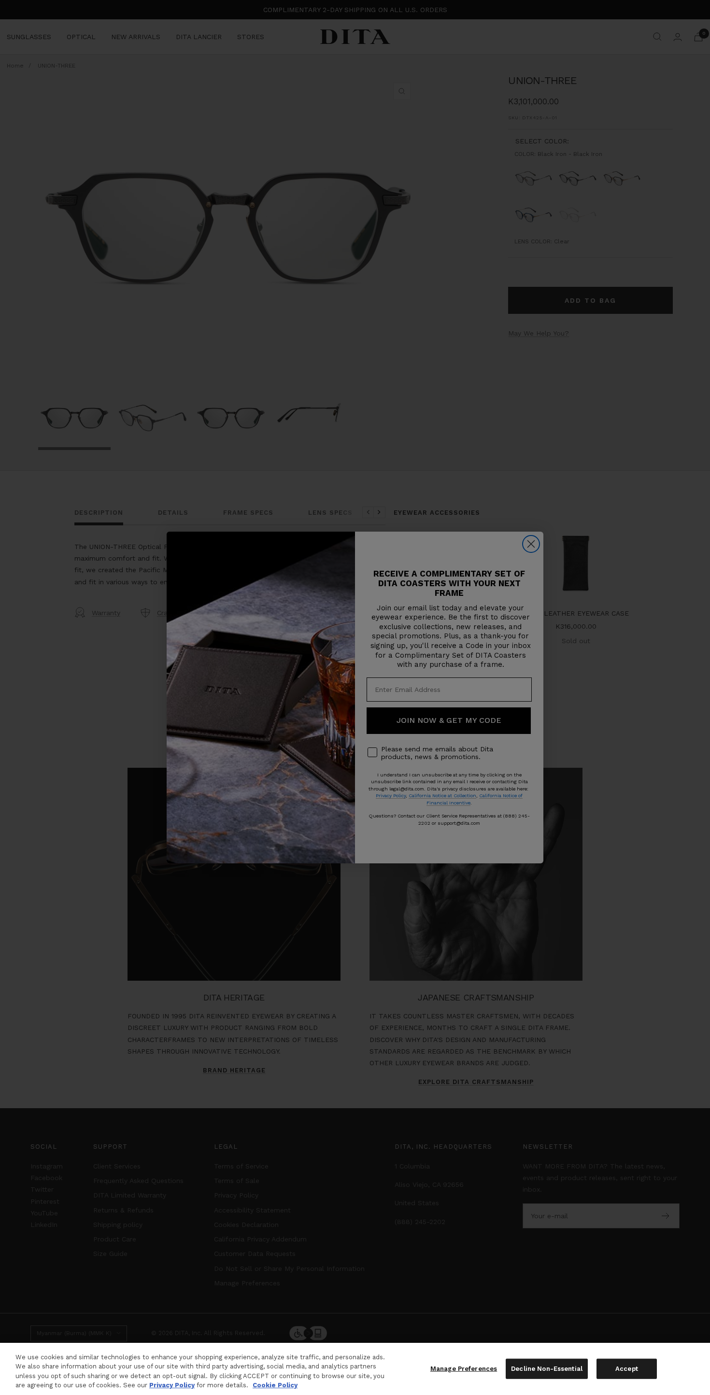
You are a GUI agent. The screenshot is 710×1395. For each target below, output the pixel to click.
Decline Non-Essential (546, 1368)
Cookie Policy (275, 1385)
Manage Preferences (463, 1368)
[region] (355, 1369)
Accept (626, 1368)
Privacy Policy (172, 1385)
